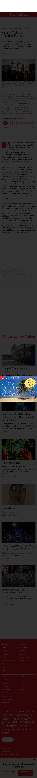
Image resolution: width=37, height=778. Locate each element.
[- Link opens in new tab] (18, 389)
